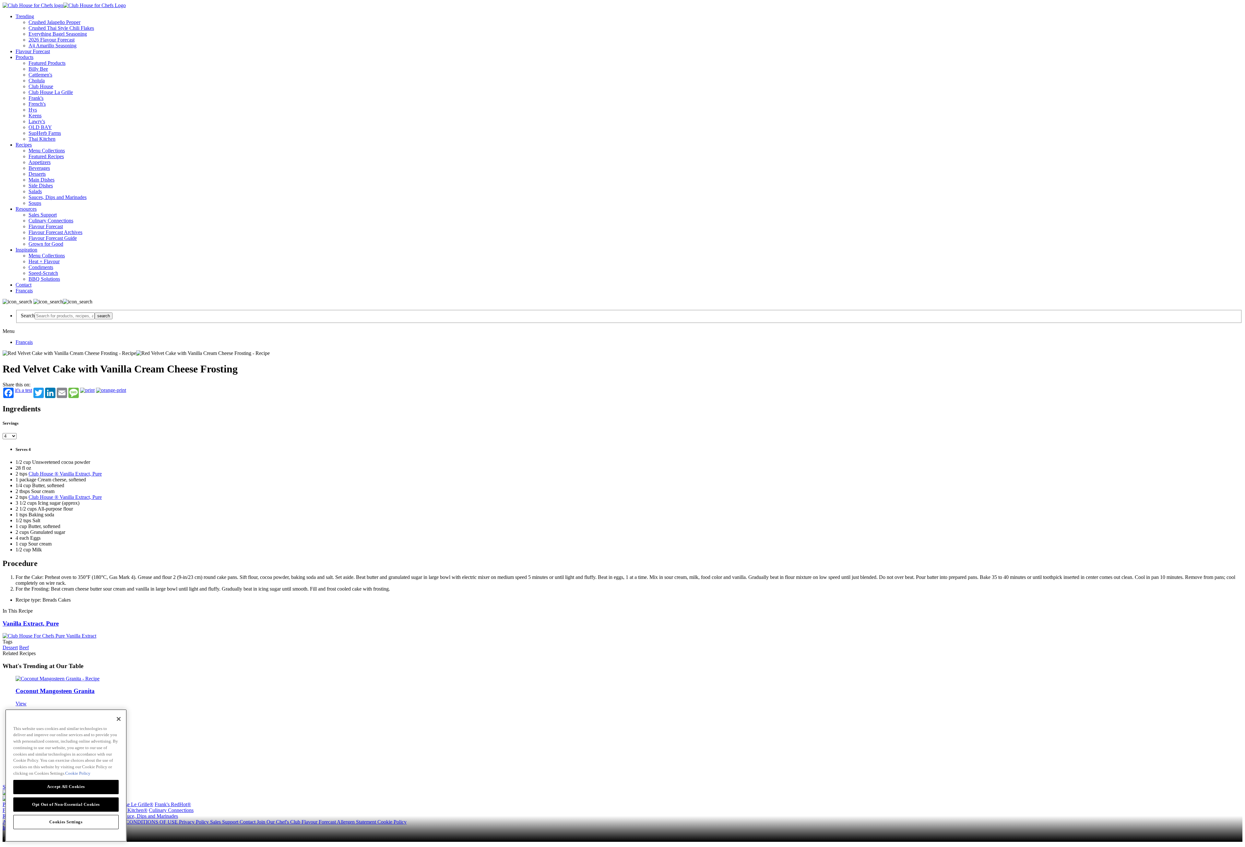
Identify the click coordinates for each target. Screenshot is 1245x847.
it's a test (23, 390)
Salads (35, 191)
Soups (35, 203)
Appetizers (40, 162)
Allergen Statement (357, 822)
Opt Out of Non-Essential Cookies (66, 804)
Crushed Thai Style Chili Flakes (61, 28)
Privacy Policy (194, 822)
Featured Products (47, 63)
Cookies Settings (66, 821)
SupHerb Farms (45, 133)
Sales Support (43, 215)
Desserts (37, 174)
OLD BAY (40, 127)
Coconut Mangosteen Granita (55, 691)
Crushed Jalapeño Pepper (54, 22)
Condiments (41, 267)
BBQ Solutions (44, 279)
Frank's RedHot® (173, 804)
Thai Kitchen (42, 139)
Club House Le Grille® (129, 804)
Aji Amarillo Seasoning (53, 45)
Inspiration (26, 250)
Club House (41, 86)
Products (24, 57)
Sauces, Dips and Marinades (58, 197)
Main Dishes (41, 179)
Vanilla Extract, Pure (31, 623)
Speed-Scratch (43, 273)
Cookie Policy (392, 822)
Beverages (39, 168)
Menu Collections (47, 150)
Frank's (36, 98)
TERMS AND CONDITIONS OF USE (136, 822)
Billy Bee (38, 69)
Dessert (10, 647)
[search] (65, 315)
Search (28, 315)
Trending (25, 16)
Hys (33, 109)
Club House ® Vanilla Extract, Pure (65, 473)
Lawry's (37, 121)
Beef (24, 647)
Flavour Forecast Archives (55, 232)
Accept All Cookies (66, 786)
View (21, 703)
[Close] (119, 719)
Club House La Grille (51, 92)
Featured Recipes (46, 156)
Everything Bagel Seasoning (58, 34)
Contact (23, 285)
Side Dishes (41, 185)
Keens (35, 115)
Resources (26, 209)
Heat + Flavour (44, 261)
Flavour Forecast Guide (53, 238)
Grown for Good (46, 244)
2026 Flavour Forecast (52, 39)
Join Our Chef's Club (279, 822)
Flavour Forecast (33, 51)
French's (37, 104)
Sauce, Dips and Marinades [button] (150, 816)
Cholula (37, 80)
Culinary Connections (51, 220)
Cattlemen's (40, 74)
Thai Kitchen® (132, 810)
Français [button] (24, 290)
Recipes (24, 144)
